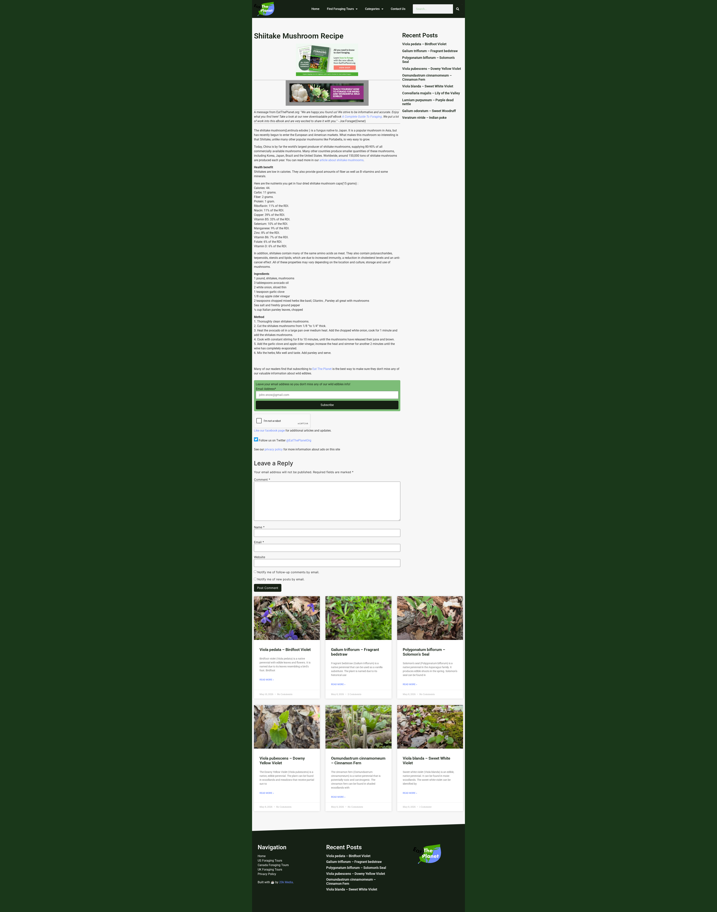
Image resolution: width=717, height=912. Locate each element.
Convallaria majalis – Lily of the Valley (431, 93)
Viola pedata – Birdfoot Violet (424, 44)
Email (259, 542)
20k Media (286, 882)
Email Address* (266, 388)
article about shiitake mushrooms (341, 160)
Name (259, 527)
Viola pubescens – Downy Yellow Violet (431, 69)
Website (259, 557)
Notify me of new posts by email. (280, 579)
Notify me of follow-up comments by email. (288, 572)
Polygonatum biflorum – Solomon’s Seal (424, 652)
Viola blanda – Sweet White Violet (427, 86)
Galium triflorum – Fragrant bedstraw (430, 51)
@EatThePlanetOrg (298, 440)
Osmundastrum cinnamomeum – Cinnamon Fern (358, 760)
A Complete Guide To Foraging (362, 116)
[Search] (457, 9)
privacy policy (274, 449)
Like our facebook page (269, 430)
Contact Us (398, 9)
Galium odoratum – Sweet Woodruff (429, 111)
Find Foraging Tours (340, 9)
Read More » (267, 679)
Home (315, 9)
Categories (372, 9)
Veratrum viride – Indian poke (424, 118)
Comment (262, 479)
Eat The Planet (322, 369)
